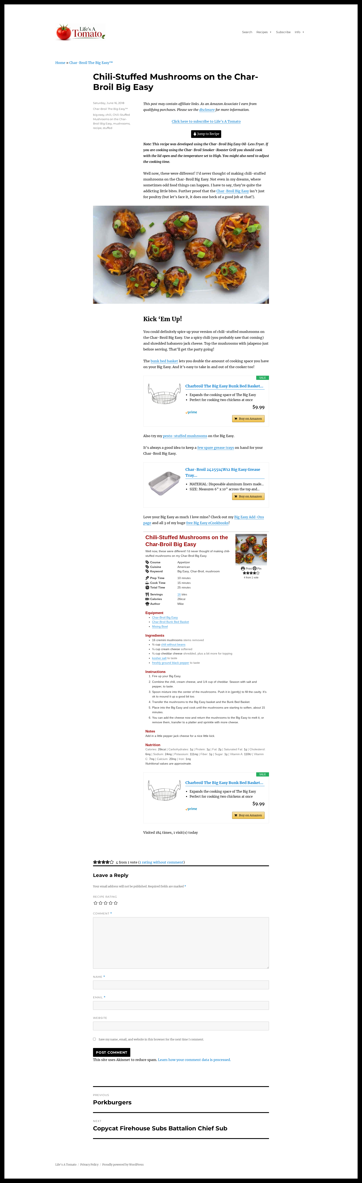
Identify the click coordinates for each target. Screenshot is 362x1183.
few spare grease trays (215, 447)
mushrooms (121, 123)
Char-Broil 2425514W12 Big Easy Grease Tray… (222, 472)
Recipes (262, 32)
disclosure (207, 110)
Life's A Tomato (65, 1164)
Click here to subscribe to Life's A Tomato (206, 121)
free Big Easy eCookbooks (207, 523)
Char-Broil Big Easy (232, 191)
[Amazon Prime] (225, 412)
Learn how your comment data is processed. (194, 1060)
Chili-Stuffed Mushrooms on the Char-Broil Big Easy (111, 119)
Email (99, 997)
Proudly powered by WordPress (123, 1164)
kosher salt (159, 658)
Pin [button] (258, 568)
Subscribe (283, 32)
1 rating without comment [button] (161, 862)
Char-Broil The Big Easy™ (91, 63)
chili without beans (173, 644)
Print (248, 568)
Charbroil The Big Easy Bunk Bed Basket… (224, 386)
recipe (97, 128)
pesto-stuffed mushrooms (185, 436)
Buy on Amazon (250, 419)
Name (99, 977)
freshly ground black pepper (170, 662)
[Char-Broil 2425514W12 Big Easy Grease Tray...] (164, 483)
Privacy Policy (89, 1164)
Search (247, 32)
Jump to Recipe (208, 134)
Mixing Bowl (160, 626)
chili (108, 114)
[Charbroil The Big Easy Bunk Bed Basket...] (164, 393)
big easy (98, 114)
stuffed (107, 128)
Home (60, 63)
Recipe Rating (105, 896)
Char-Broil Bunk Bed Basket (170, 621)
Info (297, 32)
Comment (102, 913)
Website (100, 1017)
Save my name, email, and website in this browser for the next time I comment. (151, 1039)
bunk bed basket (164, 361)
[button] (244, 573)
